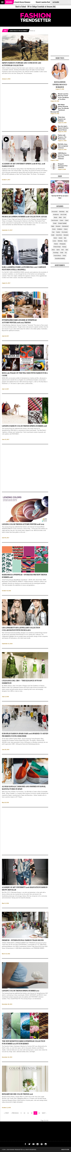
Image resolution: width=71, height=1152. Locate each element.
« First (6, 1113)
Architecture (56, 214)
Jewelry (60, 238)
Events (53, 229)
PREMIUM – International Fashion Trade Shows (23, 940)
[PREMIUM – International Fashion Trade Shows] (25, 937)
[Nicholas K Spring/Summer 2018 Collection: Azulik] (25, 214)
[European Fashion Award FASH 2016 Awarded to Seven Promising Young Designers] (25, 731)
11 (28, 1113)
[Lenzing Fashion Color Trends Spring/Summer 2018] (25, 423)
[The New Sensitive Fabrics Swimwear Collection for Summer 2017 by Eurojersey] (25, 1038)
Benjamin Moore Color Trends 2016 (17, 1094)
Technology (55, 252)
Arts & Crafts (63, 214)
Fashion (58, 232)
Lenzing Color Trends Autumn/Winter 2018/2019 (23, 524)
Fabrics (65, 229)
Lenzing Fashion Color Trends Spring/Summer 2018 (24, 426)
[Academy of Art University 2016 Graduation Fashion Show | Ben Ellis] (25, 884)
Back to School (21, 6)
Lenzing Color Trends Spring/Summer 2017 (20, 991)
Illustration (66, 235)
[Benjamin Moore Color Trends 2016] (25, 1091)
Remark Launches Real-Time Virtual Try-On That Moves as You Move (29, 2)
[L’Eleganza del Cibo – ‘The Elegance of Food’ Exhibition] (25, 678)
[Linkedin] (37, 1144)
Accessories (54, 211)
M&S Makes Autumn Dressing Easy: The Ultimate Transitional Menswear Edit (60, 108)
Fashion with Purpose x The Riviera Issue (62, 137)
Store (62, 249)
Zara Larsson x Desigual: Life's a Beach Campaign (62, 197)
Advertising (61, 211)
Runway (64, 246)
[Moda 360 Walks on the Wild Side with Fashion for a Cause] (25, 370)
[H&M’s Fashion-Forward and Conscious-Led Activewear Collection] (25, 60)
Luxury (54, 240)
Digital (52, 226)
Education (58, 226)
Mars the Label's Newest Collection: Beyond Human (63, 128)
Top (66, 252)
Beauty (55, 217)
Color (64, 217)
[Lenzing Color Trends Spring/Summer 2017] (25, 988)
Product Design (57, 246)
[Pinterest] (42, 1144)
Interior (55, 238)
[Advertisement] (25, 107)
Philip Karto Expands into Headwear (62, 119)
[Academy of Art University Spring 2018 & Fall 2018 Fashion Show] (25, 161)
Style (67, 249)
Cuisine (61, 220)
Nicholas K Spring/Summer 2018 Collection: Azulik (24, 216)
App (67, 211)
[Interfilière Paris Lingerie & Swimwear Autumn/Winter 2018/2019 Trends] (25, 317)
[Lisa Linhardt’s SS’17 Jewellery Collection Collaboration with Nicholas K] (25, 625)
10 (24, 1113)
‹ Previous (14, 1113)
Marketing (60, 240)
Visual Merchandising (60, 258)
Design (54, 223)
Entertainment (65, 226)
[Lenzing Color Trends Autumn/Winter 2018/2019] (25, 521)
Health (52, 235)
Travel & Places (57, 255)
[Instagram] (46, 1144)
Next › (44, 1113)
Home (5, 31)
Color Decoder (54, 220)
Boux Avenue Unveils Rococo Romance (60, 84)
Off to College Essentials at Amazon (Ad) (41, 6)
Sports (58, 249)
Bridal (60, 217)
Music (65, 240)
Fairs (53, 232)
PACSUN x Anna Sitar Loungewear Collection (63, 146)
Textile (61, 252)
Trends (64, 255)
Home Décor (59, 235)
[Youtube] (33, 1144)
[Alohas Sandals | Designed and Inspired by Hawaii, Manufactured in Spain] (25, 784)
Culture (66, 220)
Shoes (53, 249)
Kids (65, 238)
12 (31, 1113)
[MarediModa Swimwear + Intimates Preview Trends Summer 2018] (25, 572)
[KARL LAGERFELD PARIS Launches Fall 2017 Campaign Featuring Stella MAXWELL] (25, 264)
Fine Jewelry (64, 232)
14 (39, 1113)
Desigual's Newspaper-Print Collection (62, 165)
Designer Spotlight (62, 223)
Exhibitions (59, 229)
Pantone (56, 243)
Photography (62, 243)
